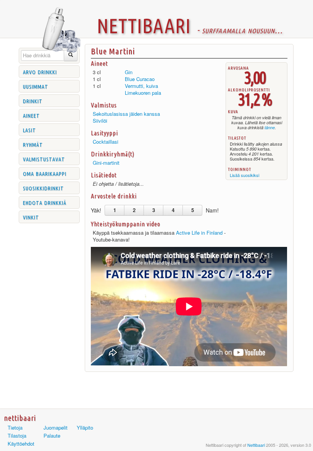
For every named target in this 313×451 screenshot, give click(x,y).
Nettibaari (256, 445)
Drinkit (32, 100)
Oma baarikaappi (44, 173)
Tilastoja (17, 435)
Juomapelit (56, 427)
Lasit (29, 129)
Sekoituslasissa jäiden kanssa (126, 113)
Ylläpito (85, 427)
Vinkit (31, 217)
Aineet (31, 115)
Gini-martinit (106, 162)
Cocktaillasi (105, 141)
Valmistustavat (44, 158)
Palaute (52, 435)
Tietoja (15, 427)
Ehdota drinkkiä (44, 202)
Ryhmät (33, 144)
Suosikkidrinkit (43, 187)
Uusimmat (35, 86)
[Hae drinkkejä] (70, 55)
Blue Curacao (140, 79)
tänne (270, 127)
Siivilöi (100, 120)
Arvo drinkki (40, 71)
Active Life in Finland (199, 232)
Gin (128, 72)
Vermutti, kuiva (141, 85)
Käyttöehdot (21, 443)
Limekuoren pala (143, 92)
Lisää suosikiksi (244, 175)
